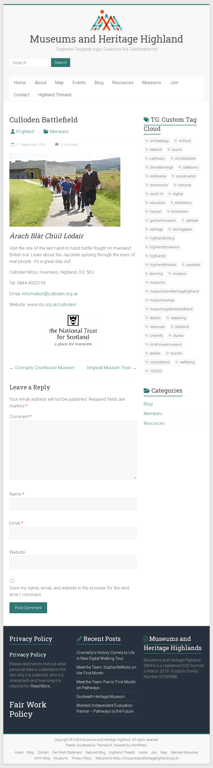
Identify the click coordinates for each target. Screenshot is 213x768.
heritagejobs (182, 229)
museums (157, 282)
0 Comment (69, 145)
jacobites (193, 265)
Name (16, 494)
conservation (186, 176)
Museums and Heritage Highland (106, 38)
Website (17, 552)
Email (16, 523)
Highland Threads (55, 94)
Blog (99, 82)
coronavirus (159, 185)
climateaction (185, 158)
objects (155, 318)
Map (59, 82)
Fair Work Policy (28, 709)
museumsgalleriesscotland (171, 309)
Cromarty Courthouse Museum (42, 367)
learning (156, 273)
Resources (122, 82)
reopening (178, 318)
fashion (155, 212)
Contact (21, 94)
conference (158, 176)
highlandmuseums (164, 247)
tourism (176, 353)
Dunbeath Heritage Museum (101, 696)
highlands (158, 256)
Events (79, 82)
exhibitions (183, 203)
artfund (185, 141)
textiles (155, 353)
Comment (20, 416)
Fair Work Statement (67, 752)
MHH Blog (42, 758)
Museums (151, 82)
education (157, 203)
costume (184, 185)
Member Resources (184, 752)
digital (178, 194)
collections (191, 167)
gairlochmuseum (163, 220)
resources (157, 327)
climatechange (161, 167)
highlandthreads (163, 265)
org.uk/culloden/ (61, 304)
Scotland (182, 327)
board (177, 150)
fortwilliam (179, 212)
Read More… (41, 686)
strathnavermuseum (166, 344)
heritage (156, 229)
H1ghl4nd (25, 131)
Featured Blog (95, 752)
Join (174, 82)
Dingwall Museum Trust (111, 367)
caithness (157, 158)
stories (178, 335)
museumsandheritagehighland (174, 291)
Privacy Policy (82, 758)
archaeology (159, 141)
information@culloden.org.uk (50, 293)
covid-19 (156, 194)
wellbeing (187, 362)
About (40, 82)
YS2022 (156, 371)
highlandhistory (162, 238)
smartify (156, 335)
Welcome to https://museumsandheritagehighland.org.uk (137, 758)
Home (20, 82)
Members (59, 131)
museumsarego (162, 300)
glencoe (192, 220)
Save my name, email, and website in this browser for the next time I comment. (69, 591)
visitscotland (160, 362)
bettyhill (156, 150)
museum (179, 273)
